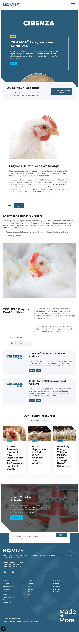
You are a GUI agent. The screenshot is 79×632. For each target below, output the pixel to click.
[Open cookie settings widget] (3, 628)
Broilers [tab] (8, 205)
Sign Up (61, 535)
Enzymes (13, 63)
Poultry (13, 37)
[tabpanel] (39, 253)
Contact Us (17, 518)
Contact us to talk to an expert (61, 91)
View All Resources (39, 421)
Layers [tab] (19, 206)
